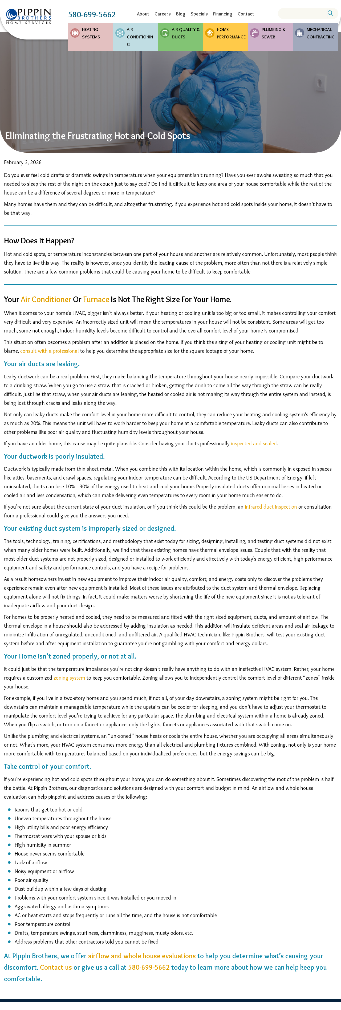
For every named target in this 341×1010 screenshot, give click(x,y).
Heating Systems (91, 33)
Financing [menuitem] (222, 14)
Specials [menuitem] (199, 14)
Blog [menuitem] (180, 14)
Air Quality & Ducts (186, 33)
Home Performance (231, 33)
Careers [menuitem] (163, 14)
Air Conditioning (140, 37)
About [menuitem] (143, 14)
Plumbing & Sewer (273, 33)
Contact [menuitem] (246, 14)
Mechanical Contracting (321, 33)
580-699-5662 (92, 14)
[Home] (28, 16)
